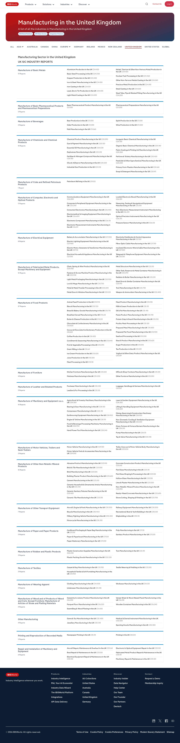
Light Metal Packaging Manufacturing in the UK (89, 279)
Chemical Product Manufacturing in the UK (87, 139)
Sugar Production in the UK (130, 345)
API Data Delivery (59, 702)
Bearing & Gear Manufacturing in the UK (86, 407)
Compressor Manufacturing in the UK (85, 411)
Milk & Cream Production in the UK (132, 306)
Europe (64, 47)
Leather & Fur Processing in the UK (83, 390)
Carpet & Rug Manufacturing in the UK (85, 567)
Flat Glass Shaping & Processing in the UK (136, 474)
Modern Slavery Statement (152, 732)
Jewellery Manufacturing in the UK (84, 623)
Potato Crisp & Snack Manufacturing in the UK (137, 319)
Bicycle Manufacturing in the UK (83, 512)
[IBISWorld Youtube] (172, 721)
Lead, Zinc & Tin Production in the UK (85, 91)
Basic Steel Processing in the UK (83, 74)
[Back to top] (174, 737)
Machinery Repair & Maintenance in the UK (136, 659)
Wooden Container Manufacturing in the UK (136, 604)
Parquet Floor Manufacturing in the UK (85, 604)
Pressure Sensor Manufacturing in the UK (135, 223)
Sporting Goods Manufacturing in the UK (136, 625)
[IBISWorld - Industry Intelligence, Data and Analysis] (12, 5)
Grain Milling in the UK (78, 349)
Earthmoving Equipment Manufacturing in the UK (90, 415)
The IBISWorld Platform (62, 693)
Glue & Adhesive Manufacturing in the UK (87, 163)
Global (166, 47)
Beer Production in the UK (80, 121)
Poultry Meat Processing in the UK (132, 323)
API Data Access (41, 34)
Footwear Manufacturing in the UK (84, 386)
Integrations (56, 697)
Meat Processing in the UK (80, 362)
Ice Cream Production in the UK (83, 353)
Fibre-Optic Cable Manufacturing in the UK (136, 243)
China (55, 47)
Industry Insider (121, 679)
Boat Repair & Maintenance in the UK (85, 652)
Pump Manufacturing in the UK (131, 433)
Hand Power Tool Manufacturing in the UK (87, 430)
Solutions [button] (47, 4)
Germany (79, 47)
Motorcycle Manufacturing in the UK (84, 520)
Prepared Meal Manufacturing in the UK (135, 328)
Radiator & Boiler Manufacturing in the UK (136, 277)
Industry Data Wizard (61, 688)
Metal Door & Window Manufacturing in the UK (89, 292)
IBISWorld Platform (25, 34)
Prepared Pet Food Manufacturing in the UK (136, 332)
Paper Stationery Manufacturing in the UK (86, 541)
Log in (169, 4)
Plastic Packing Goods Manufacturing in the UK (89, 557)
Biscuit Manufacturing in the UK (82, 306)
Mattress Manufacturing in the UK (83, 376)
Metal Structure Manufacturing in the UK (135, 266)
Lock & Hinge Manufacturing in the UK (85, 284)
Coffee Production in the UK (81, 336)
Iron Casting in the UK (79, 87)
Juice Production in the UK (81, 358)
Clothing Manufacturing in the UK (83, 584)
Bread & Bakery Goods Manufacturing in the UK (89, 311)
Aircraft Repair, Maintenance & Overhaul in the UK (90, 648)
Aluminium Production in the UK (83, 69)
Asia (19, 47)
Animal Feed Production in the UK (83, 302)
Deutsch (117, 707)
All (12, 47)
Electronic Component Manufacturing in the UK (89, 220)
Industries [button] (64, 4)
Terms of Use (82, 732)
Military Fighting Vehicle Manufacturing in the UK (90, 516)
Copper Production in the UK (82, 78)
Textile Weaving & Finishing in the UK (133, 567)
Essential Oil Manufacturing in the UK (85, 148)
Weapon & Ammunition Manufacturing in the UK (138, 292)
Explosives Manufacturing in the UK (84, 152)
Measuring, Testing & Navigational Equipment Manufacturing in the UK (134, 204)
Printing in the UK (126, 635)
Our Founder (119, 697)
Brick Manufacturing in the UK (82, 472)
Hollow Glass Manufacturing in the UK (134, 478)
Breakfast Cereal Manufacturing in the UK (86, 315)
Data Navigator (121, 683)
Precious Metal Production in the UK (133, 84)
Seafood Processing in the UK (131, 336)
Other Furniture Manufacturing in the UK (135, 376)
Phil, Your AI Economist (61, 683)
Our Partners (119, 702)
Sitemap (170, 732)
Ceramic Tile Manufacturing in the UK (85, 498)
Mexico (101, 47)
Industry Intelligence (60, 679)
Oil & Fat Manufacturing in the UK (132, 311)
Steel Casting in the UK (128, 89)
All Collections (89, 679)
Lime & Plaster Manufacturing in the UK (135, 482)
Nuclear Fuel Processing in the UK (133, 76)
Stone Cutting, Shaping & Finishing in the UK (137, 498)
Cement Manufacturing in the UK (83, 480)
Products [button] (29, 4)
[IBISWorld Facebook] (166, 721)
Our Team (118, 693)
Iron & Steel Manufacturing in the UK (84, 82)
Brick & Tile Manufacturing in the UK (84, 467)
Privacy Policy (131, 732)
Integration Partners (56, 34)
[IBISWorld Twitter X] (160, 721)
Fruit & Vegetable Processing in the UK (85, 345)
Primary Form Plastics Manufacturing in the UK (137, 167)
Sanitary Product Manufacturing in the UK (135, 534)
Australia (32, 47)
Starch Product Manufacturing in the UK (135, 340)
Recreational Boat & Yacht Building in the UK (137, 512)
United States (152, 47)
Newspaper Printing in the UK (81, 635)
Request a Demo (152, 679)
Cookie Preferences (114, 732)
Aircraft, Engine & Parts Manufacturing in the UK (89, 507)
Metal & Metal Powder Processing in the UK (88, 288)
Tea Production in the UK (129, 349)
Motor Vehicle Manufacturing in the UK (85, 447)
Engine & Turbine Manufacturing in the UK (86, 419)
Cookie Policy (96, 732)
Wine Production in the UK (129, 125)
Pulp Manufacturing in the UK (130, 530)
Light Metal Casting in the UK (82, 95)
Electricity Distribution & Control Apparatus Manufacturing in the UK (133, 238)
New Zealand (115, 47)
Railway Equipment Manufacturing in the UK (137, 507)
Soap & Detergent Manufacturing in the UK (136, 171)
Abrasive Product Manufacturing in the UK (87, 463)
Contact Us (157, 4)
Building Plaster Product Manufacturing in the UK (90, 476)
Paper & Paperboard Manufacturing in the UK (88, 537)
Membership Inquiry (154, 683)
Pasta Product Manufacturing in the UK (134, 315)
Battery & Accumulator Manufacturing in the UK (89, 237)
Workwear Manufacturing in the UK (133, 584)
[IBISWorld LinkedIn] (153, 721)
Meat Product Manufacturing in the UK (134, 302)
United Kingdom (133, 47)
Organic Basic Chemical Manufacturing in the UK (138, 146)
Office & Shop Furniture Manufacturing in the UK (138, 372)
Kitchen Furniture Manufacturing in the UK (87, 372)
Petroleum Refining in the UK (81, 181)
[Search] (146, 4)
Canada (45, 47)
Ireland (91, 47)
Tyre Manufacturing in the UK (130, 551)
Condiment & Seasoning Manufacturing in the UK (90, 341)
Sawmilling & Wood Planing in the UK (85, 609)
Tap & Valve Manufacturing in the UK (133, 437)
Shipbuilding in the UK (128, 516)
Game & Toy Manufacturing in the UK (85, 618)
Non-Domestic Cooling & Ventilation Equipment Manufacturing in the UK (135, 421)
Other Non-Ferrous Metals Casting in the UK (137, 80)
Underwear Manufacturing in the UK (84, 588)
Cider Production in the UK (80, 125)
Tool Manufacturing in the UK (131, 288)
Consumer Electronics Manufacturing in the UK (89, 210)
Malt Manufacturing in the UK (81, 129)
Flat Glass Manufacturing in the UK (133, 470)
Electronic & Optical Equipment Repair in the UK (138, 648)
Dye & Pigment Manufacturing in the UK (86, 143)
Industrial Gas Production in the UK (84, 167)
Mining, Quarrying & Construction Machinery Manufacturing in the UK (133, 414)
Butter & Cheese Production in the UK (85, 319)
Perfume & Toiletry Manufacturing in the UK (136, 156)
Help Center (119, 688)
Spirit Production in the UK (129, 121)
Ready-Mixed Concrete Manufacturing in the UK (138, 493)
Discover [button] (83, 4)
